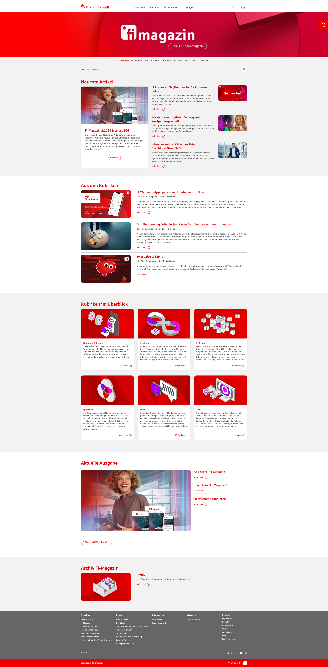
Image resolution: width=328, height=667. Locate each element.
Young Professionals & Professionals (132, 626)
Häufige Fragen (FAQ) (125, 644)
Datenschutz (227, 625)
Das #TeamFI (121, 623)
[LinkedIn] (228, 653)
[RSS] (246, 653)
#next (194, 60)
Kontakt (225, 622)
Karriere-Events (123, 640)
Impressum (227, 618)
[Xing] (236, 653)
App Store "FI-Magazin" (210, 472)
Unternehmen (158, 615)
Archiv (141, 575)
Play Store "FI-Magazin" (210, 485)
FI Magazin (124, 60)
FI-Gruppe (166, 60)
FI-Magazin (85, 623)
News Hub (85, 615)
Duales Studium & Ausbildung (129, 637)
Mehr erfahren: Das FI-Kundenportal (96, 640)
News (186, 60)
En (245, 7)
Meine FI (225, 636)
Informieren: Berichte (90, 630)
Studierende (121, 633)
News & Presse (87, 619)
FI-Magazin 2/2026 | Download (96, 542)
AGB (224, 629)
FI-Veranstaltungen (89, 626)
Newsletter (226, 615)
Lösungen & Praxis (139, 60)
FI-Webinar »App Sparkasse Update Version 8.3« (170, 192)
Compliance (227, 632)
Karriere (120, 615)
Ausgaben (204, 60)
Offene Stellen (122, 619)
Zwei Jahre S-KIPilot (151, 256)
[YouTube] (241, 653)
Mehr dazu (156, 109)
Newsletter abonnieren (210, 499)
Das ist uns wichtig (159, 623)
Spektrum (177, 60)
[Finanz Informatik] (95, 6)
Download (114, 157)
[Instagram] (232, 653)
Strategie (155, 60)
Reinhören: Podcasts (90, 633)
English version (228, 639)
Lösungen (191, 615)
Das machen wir (193, 619)
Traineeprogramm (124, 630)
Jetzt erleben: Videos (90, 637)
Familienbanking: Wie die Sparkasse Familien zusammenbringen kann (185, 224)
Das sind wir (157, 619)
